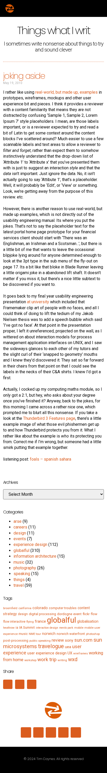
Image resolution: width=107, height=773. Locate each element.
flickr (86, 614)
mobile (78, 627)
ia (17, 627)
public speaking (40, 640)
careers (20, 527)
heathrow (9, 627)
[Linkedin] (26, 732)
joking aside (24, 76)
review (58, 640)
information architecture (35, 556)
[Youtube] (76, 732)
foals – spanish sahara (50, 459)
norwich (49, 633)
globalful (21, 550)
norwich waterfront (71, 634)
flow (94, 614)
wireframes (80, 653)
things (19, 579)
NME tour (35, 634)
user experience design (46, 653)
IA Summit (27, 627)
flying (30, 621)
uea (68, 647)
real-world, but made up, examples (66, 92)
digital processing (42, 614)
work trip (47, 659)
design (20, 533)
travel (19, 585)
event (77, 614)
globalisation (87, 621)
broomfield (10, 608)
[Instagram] (38, 732)
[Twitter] (51, 732)
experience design (30, 544)
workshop (30, 660)
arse (18, 521)
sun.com (83, 640)
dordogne (64, 614)
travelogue (51, 646)
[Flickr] (63, 732)
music (19, 562)
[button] (97, 8)
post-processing (15, 640)
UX (70, 653)
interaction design (47, 627)
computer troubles (63, 608)
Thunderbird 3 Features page (49, 418)
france (40, 621)
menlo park (66, 627)
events (20, 538)
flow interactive (14, 621)
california (24, 608)
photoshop (93, 634)
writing (62, 660)
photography (25, 567)
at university (38, 301)
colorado (40, 607)
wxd (72, 659)
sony (69, 640)
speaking (22, 573)
